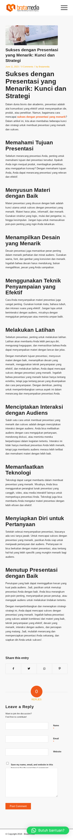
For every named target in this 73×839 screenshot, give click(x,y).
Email (56, 740)
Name (56, 727)
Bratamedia (44, 66)
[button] (48, 830)
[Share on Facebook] (13, 669)
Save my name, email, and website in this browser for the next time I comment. (32, 766)
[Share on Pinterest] (59, 669)
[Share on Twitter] (28, 669)
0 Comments (27, 66)
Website (57, 751)
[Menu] (62, 8)
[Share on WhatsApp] (44, 669)
